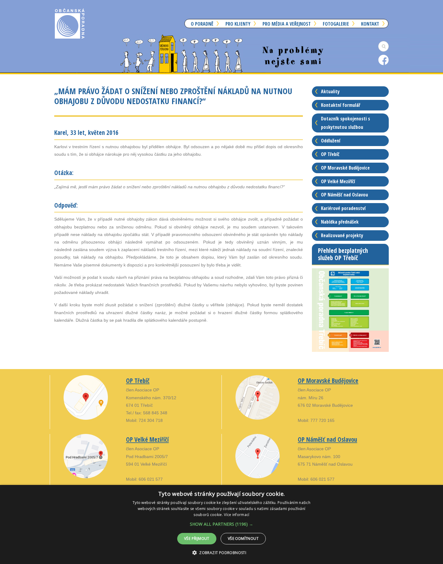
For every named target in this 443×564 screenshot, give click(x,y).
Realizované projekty (342, 235)
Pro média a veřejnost (286, 24)
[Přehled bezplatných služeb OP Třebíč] (350, 309)
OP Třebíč (330, 154)
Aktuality (330, 91)
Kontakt (370, 24)
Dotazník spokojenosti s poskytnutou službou (345, 123)
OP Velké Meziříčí (338, 181)
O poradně (202, 24)
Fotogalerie (336, 24)
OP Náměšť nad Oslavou (344, 194)
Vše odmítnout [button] (243, 538)
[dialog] (221, 524)
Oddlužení (330, 140)
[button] (221, 524)
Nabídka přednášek (340, 221)
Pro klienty (237, 24)
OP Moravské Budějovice (345, 167)
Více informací (236, 514)
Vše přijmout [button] (196, 538)
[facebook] (383, 59)
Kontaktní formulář (340, 105)
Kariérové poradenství (343, 208)
